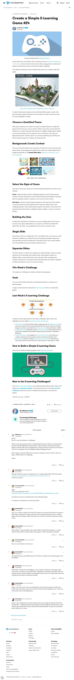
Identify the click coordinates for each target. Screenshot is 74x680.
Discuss (8, 643)
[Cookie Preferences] (2, 677)
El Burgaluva (19, 338)
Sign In (68, 3)
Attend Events (9, 656)
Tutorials (31, 633)
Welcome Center (32, 643)
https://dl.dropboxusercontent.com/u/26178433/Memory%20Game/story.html (35, 493)
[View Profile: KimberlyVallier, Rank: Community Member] (13, 509)
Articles (53, 631)
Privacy (28, 676)
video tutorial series (47, 350)
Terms (23, 676)
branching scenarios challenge (38, 321)
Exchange (8, 645)
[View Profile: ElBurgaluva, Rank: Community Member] (13, 435)
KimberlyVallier (19, 508)
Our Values (53, 647)
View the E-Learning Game (28, 108)
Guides (30, 631)
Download (40, 108)
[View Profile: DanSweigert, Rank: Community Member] (13, 470)
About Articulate (55, 643)
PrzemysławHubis (19, 485)
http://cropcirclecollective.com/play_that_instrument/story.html (31, 476)
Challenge (42, 58)
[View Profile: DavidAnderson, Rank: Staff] (14, 28)
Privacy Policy (9, 664)
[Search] (57, 3)
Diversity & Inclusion (56, 650)
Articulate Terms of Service (12, 671)
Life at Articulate (55, 656)
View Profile (54, 411)
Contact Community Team (35, 647)
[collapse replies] (8, 434)
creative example (43, 329)
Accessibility (54, 652)
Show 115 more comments (18, 615)
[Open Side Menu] (4, 3)
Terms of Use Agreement (12, 669)
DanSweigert (18, 470)
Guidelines (31, 645)
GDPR (7, 667)
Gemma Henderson (21, 335)
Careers (53, 654)
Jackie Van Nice (20, 324)
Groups (8, 654)
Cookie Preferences (36, 676)
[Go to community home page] (15, 2)
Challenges (31, 637)
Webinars (31, 635)
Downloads (8, 647)
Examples (8, 650)
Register (62, 3)
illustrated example (43, 335)
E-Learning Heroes (8, 7)
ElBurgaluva (18, 434)
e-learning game (40, 287)
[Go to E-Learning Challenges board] (15, 419)
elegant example (55, 324)
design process (41, 328)
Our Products (54, 645)
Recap (48, 58)
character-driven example (42, 338)
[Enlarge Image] (37, 44)
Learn (15, 7)
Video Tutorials (49, 108)
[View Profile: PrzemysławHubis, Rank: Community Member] (13, 486)
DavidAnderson (20, 27)
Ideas (7, 652)
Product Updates (55, 633)
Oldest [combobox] (63, 430)
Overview (8, 662)
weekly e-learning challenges (24, 386)
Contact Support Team (34, 650)
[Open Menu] (70, 8)
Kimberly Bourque (20, 329)
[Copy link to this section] (43, 122)
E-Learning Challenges (24, 7)
